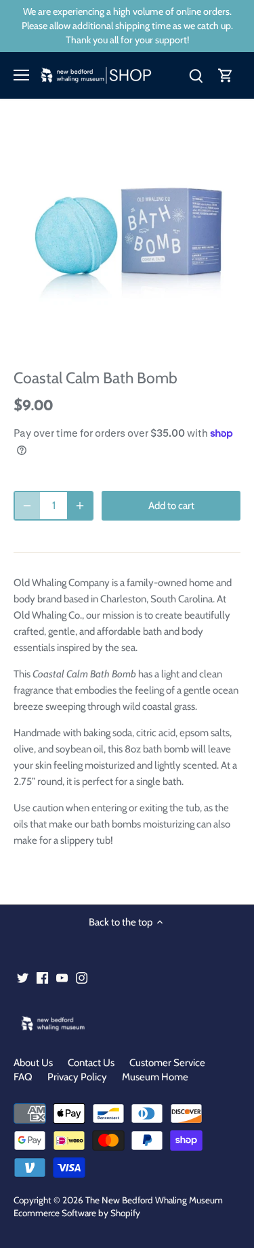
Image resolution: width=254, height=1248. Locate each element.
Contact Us (91, 1063)
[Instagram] (81, 977)
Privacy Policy (77, 1077)
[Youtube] (62, 977)
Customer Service (167, 1063)
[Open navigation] (21, 75)
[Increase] (80, 505)
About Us (33, 1063)
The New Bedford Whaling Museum (154, 1200)
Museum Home (155, 1077)
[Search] (196, 75)
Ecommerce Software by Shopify (77, 1212)
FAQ (23, 1077)
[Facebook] (42, 977)
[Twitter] (22, 977)
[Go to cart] (225, 75)
